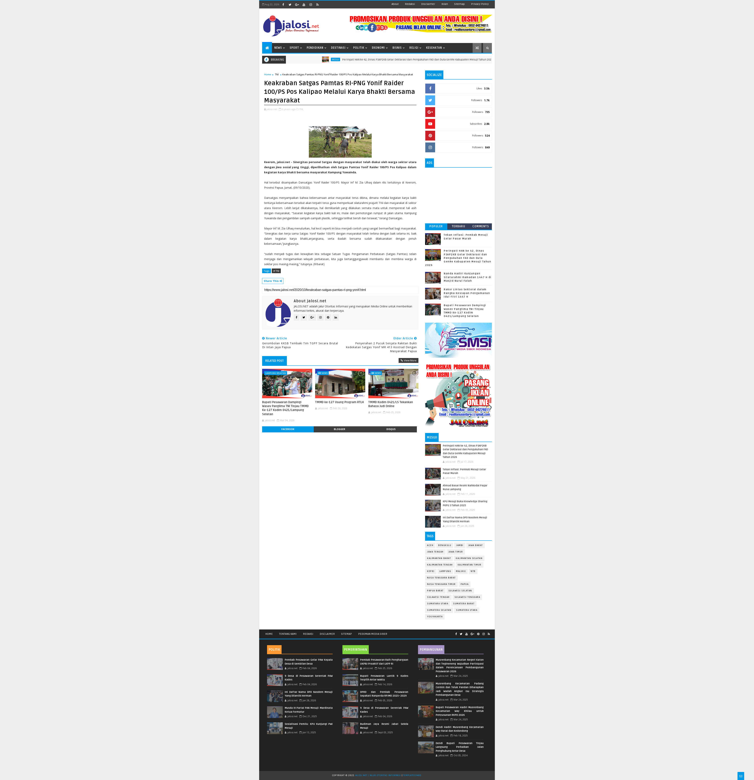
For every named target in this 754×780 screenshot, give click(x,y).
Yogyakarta (435, 616)
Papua (465, 584)
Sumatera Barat (463, 603)
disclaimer (428, 4)
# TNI (276, 271)
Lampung (445, 571)
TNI (277, 74)
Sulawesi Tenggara (467, 597)
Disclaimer (327, 634)
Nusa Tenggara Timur (441, 584)
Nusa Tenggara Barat (441, 577)
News (278, 47)
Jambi (459, 545)
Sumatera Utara (466, 610)
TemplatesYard (412, 775)
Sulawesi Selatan (460, 590)
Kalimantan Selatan (469, 558)
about (395, 4)
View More (410, 360)
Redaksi (308, 634)
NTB (473, 571)
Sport (294, 47)
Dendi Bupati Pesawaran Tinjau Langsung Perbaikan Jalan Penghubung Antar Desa (460, 747)
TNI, (301, 109)
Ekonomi (378, 47)
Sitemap (346, 634)
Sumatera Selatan (439, 610)
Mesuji (296, 59)
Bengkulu (444, 545)
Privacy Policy (480, 4)
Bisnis (397, 47)
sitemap (459, 4)
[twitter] (290, 4)
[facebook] (283, 4)
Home (267, 74)
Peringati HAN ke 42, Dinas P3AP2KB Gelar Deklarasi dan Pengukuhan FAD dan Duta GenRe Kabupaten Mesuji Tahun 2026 (378, 59)
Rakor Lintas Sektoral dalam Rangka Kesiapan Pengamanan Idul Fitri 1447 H (467, 293)
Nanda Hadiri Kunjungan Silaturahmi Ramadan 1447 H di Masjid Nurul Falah (467, 277)
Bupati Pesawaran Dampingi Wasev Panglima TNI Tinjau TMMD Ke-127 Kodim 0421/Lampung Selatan (285, 408)
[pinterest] (478, 634)
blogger (339, 429)
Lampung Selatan (275, 373)
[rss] (317, 4)
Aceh (430, 545)
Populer (436, 226)
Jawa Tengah (435, 551)
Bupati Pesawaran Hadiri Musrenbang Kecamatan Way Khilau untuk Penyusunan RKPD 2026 (460, 711)
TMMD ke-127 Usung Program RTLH (339, 402)
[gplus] (297, 4)
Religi (413, 47)
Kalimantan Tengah (440, 564)
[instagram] (311, 4)
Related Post (274, 361)
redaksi (410, 4)
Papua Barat (435, 590)
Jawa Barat (475, 545)
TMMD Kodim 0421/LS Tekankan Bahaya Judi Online (390, 404)
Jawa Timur (455, 551)
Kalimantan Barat (439, 558)
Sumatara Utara (437, 603)
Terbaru (458, 226)
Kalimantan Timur (469, 564)
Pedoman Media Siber (372, 634)
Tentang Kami (288, 634)
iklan (444, 4)
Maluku (461, 571)
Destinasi (338, 47)
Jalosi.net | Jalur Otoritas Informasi (378, 775)
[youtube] (304, 4)
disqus (390, 429)
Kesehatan (434, 47)
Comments (480, 226)
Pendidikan (315, 47)
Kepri (431, 571)
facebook (287, 429)
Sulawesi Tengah (438, 597)
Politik (358, 47)
